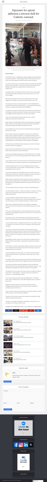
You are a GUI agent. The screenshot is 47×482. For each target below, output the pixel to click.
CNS (30, 20)
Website (32, 403)
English (36, 480)
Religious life (18, 321)
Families (14, 343)
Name (5, 403)
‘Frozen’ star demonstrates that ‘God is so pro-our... (22, 344)
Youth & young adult (20, 336)
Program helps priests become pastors (19, 359)
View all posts (7, 381)
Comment (6, 391)
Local (23, 7)
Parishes (17, 328)
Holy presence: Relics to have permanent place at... (22, 352)
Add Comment (24, 20)
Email (18, 403)
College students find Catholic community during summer (23, 337)
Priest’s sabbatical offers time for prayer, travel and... (22, 322)
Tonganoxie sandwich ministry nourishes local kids (22, 329)
